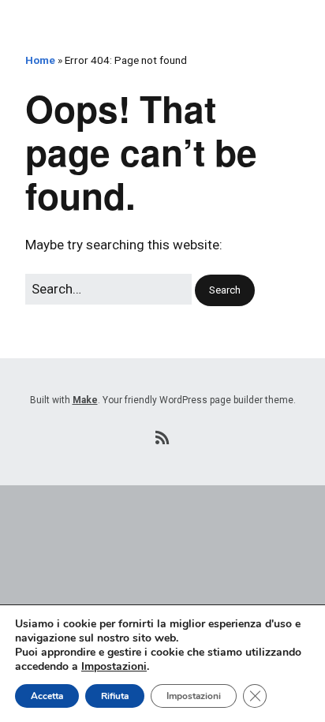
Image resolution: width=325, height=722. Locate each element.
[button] (225, 291)
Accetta (47, 696)
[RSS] (163, 438)
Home (40, 60)
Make (85, 400)
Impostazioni (114, 667)
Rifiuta (115, 696)
